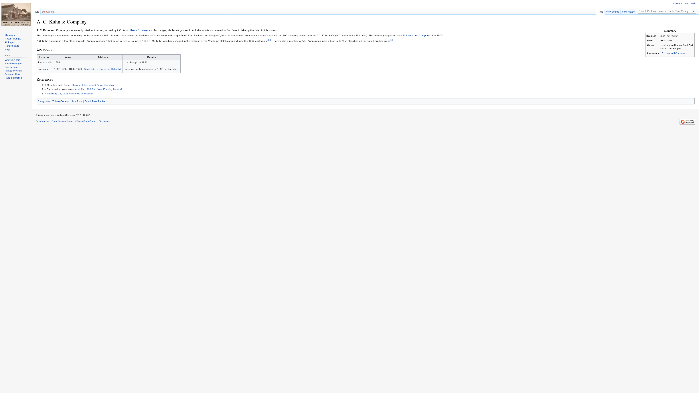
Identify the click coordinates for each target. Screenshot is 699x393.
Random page (12, 46)
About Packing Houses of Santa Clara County (74, 121)
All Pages (9, 42)
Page (36, 11)
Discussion (48, 11)
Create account (680, 3)
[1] (149, 40)
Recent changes (13, 38)
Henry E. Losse (139, 30)
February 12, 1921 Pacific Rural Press (69, 93)
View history (628, 11)
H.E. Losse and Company (672, 53)
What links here (12, 60)
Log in (693, 3)
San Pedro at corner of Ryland (101, 69)
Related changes (13, 63)
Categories (44, 101)
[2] (269, 40)
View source (612, 11)
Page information (13, 78)
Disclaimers (104, 121)
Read (600, 11)
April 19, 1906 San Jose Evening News (97, 89)
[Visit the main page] (16, 14)
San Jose (76, 101)
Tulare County (60, 101)
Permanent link (12, 74)
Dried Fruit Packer (95, 101)
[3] (391, 40)
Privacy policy (42, 121)
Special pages (12, 67)
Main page (10, 35)
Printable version (13, 71)
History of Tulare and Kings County (92, 85)
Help (7, 49)
